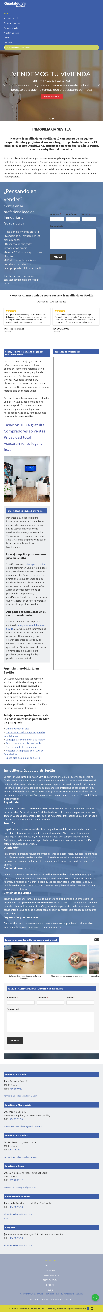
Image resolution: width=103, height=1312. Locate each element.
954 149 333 (15, 1149)
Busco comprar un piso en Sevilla (23, 743)
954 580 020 (16, 1088)
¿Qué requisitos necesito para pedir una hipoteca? (24, 977)
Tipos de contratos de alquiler (21, 746)
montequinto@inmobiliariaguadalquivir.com (23, 1126)
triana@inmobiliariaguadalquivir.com (20, 1187)
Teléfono (72, 214)
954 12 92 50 (16, 1119)
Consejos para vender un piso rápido (25, 739)
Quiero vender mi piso (17, 728)
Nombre (55, 214)
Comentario (56, 226)
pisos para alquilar (36, 564)
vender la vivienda (33, 829)
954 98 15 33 (16, 1207)
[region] (51, 84)
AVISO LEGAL (68, 1299)
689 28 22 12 (16, 1180)
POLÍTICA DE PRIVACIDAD (55, 1299)
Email (86, 214)
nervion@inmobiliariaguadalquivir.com (21, 1096)
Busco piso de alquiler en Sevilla (23, 757)
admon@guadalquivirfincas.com (18, 1214)
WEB (6, 1218)
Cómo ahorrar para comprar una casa (67, 976)
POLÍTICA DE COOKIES (37, 1299)
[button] (4, 84)
